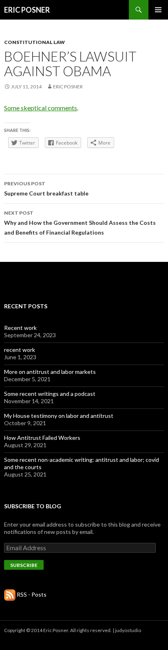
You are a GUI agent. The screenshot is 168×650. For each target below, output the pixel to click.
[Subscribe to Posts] (9, 594)
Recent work (20, 327)
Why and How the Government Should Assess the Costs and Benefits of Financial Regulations (80, 223)
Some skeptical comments (40, 108)
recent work (19, 349)
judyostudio (128, 630)
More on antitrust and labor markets (50, 371)
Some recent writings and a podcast (49, 393)
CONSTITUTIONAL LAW (34, 42)
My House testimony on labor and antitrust (58, 415)
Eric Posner (68, 86)
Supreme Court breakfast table (46, 188)
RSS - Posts (31, 594)
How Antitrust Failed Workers (42, 437)
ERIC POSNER (27, 9)
